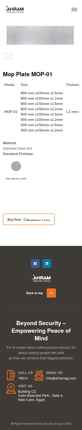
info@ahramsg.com (61, 378)
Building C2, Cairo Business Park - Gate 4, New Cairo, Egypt (40, 395)
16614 (23, 378)
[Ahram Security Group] (18, 8)
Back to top (34, 293)
